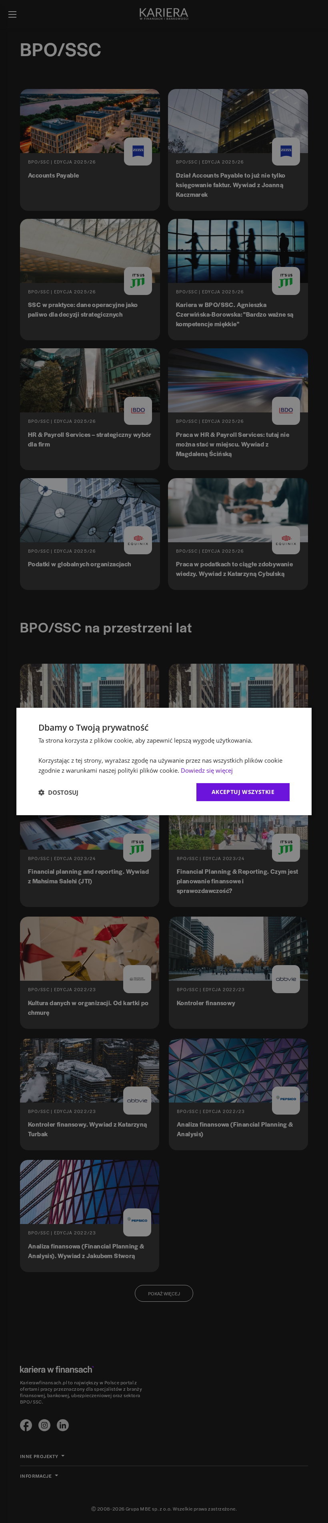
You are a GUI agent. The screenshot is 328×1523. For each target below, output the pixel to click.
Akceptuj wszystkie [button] (243, 792)
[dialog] (164, 761)
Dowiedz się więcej (207, 770)
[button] (58, 792)
